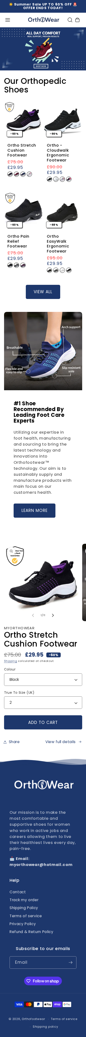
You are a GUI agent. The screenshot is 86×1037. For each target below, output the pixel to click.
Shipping (10, 661)
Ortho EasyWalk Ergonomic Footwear (58, 244)
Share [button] (14, 741)
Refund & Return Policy (32, 931)
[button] (7, 20)
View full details (60, 741)
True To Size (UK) (19, 692)
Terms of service (26, 915)
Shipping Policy (24, 907)
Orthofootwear (33, 1019)
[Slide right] (53, 615)
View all (43, 292)
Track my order (24, 899)
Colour (10, 669)
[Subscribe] (70, 962)
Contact (18, 891)
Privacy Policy (23, 923)
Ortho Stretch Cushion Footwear (21, 150)
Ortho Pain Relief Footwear (18, 241)
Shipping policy (45, 1027)
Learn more (35, 510)
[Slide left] (33, 615)
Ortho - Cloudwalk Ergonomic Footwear (58, 153)
